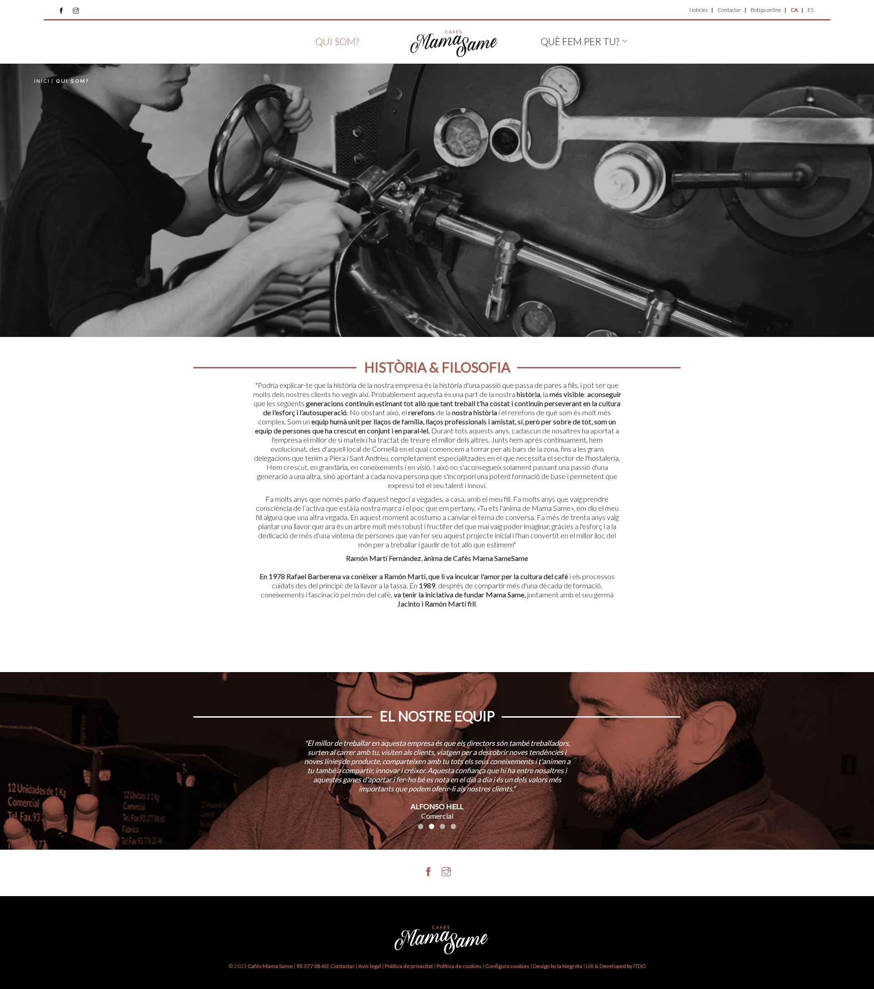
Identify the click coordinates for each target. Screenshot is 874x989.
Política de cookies (460, 966)
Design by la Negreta (557, 966)
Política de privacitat (409, 966)
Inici (42, 81)
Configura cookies (507, 966)
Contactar (729, 9)
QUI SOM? (337, 41)
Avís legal (369, 966)
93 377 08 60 (312, 966)
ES (810, 9)
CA (794, 9)
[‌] (61, 10)
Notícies (698, 9)
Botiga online (766, 9)
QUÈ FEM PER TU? (580, 41)
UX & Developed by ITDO (616, 966)
